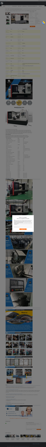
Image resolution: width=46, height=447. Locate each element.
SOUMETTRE (23, 229)
